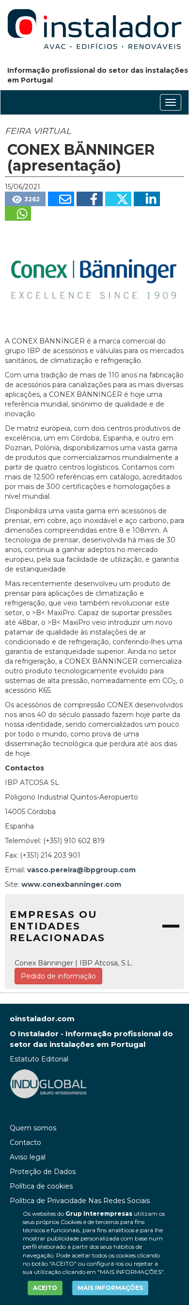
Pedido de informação (58, 976)
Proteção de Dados (43, 1171)
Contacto (25, 1142)
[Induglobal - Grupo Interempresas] (48, 1083)
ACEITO (45, 1287)
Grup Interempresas (98, 1213)
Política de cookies (41, 1186)
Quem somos (33, 1128)
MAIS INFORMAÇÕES (110, 1287)
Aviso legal (28, 1157)
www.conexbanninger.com (71, 884)
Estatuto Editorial (39, 1059)
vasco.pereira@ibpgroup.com (81, 869)
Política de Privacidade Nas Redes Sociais (80, 1200)
